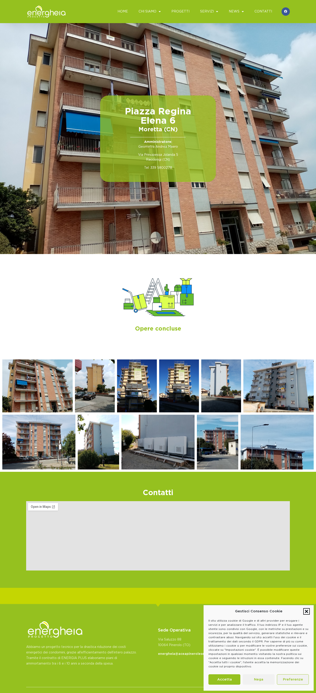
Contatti (263, 11)
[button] (306, 611)
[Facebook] (286, 11)
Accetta (224, 679)
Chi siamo (147, 11)
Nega (258, 679)
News (234, 11)
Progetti (180, 11)
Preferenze (293, 679)
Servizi (207, 11)
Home (123, 11)
